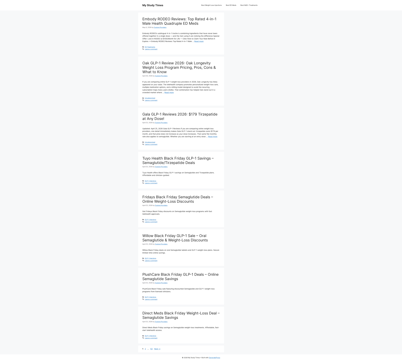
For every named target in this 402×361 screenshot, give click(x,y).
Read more (199, 41)
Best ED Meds (231, 5)
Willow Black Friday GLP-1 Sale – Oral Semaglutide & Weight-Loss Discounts (175, 237)
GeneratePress (214, 358)
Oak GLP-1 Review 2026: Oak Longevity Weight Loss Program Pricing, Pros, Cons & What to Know (179, 67)
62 (151, 349)
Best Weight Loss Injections (211, 5)
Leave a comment (151, 49)
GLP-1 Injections (150, 181)
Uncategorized (150, 98)
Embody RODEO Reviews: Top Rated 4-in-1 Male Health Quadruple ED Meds (179, 21)
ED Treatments (150, 47)
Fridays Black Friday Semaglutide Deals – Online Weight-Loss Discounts (177, 199)
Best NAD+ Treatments (249, 5)
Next (157, 349)
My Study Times (152, 5)
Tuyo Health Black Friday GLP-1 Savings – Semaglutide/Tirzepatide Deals (178, 160)
